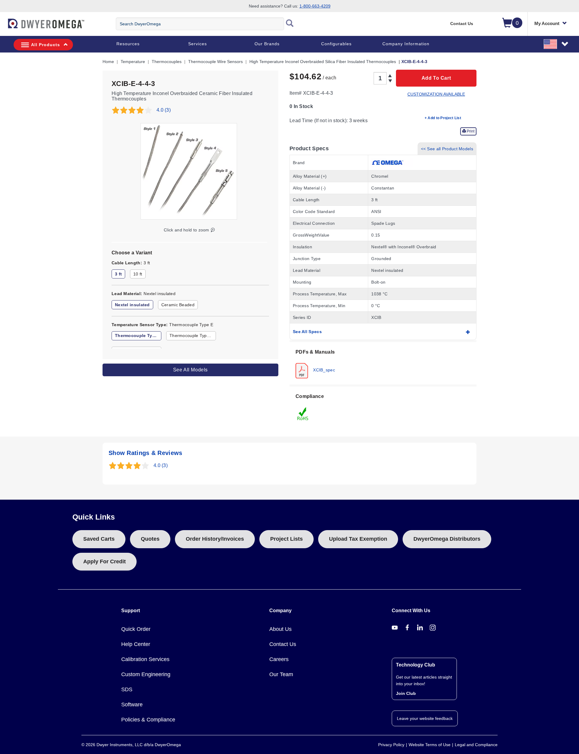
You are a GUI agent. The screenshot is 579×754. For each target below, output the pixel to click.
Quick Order (135, 629)
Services (197, 43)
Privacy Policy (391, 744)
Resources (128, 43)
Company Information (405, 43)
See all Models (190, 369)
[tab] (383, 363)
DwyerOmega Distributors (446, 539)
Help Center (135, 644)
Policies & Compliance (148, 720)
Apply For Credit (104, 561)
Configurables (336, 43)
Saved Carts (99, 539)
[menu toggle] (3, 26)
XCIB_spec (323, 369)
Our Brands (267, 43)
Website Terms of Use (430, 744)
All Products (45, 44)
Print (470, 131)
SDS (126, 689)
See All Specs (307, 331)
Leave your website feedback (425, 718)
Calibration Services (145, 659)
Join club (406, 693)
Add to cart (436, 78)
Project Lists (286, 539)
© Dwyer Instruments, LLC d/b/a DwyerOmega (131, 744)
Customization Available (436, 94)
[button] (556, 43)
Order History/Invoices (215, 539)
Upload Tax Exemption (358, 539)
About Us (280, 629)
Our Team (281, 674)
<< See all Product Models (447, 148)
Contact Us (461, 23)
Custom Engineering (145, 674)
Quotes (150, 539)
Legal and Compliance (476, 744)
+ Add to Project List (443, 118)
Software (132, 705)
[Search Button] (290, 23)
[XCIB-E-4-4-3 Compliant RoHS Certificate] (303, 413)
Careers (279, 659)
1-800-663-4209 (315, 6)
